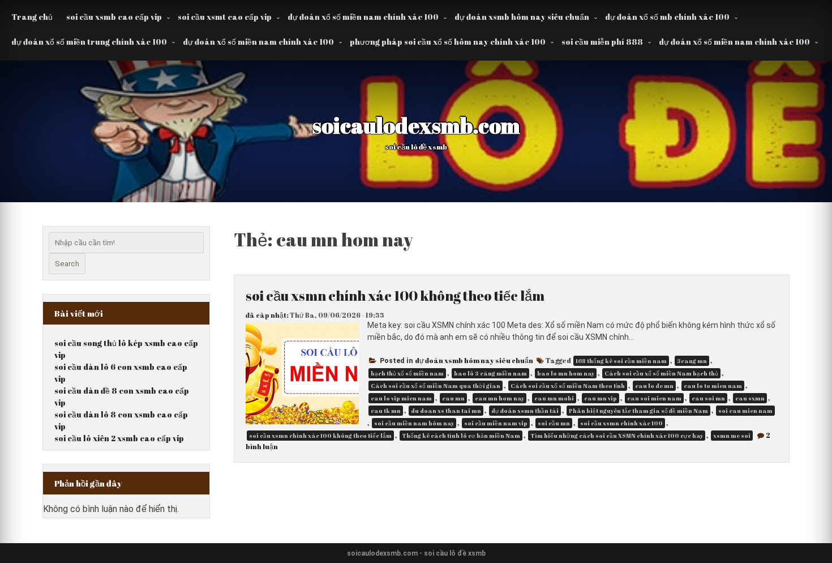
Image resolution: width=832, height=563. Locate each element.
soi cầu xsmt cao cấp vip (225, 16)
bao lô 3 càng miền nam (490, 373)
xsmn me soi (731, 436)
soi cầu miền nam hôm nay (414, 423)
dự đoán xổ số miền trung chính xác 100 (89, 41)
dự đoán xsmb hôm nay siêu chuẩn (521, 16)
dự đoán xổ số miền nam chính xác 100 (363, 16)
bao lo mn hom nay (565, 373)
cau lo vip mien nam (401, 398)
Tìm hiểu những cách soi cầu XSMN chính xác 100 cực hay (616, 436)
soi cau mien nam (745, 411)
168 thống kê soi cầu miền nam (621, 361)
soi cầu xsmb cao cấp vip (114, 16)
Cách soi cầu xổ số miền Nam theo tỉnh (568, 386)
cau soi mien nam (654, 398)
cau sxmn (750, 398)
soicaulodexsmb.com (416, 125)
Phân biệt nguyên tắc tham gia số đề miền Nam (638, 411)
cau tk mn (386, 411)
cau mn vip (600, 398)
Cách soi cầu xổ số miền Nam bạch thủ (661, 373)
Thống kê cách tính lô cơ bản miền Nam (461, 436)
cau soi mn (708, 398)
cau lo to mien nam (713, 386)
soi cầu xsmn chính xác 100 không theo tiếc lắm (395, 296)
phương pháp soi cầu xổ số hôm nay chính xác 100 (448, 41)
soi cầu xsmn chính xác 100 (621, 423)
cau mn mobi (554, 398)
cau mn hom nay (499, 398)
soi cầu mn (554, 423)
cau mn (453, 398)
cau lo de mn (654, 386)
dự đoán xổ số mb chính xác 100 (667, 16)
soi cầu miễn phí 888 (602, 41)
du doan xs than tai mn (446, 411)
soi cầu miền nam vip (495, 423)
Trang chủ (32, 16)
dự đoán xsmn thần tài (525, 411)
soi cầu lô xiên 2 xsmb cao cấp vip (119, 438)
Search (67, 263)
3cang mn (692, 361)
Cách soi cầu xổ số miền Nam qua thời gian (435, 386)
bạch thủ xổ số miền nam (407, 373)
